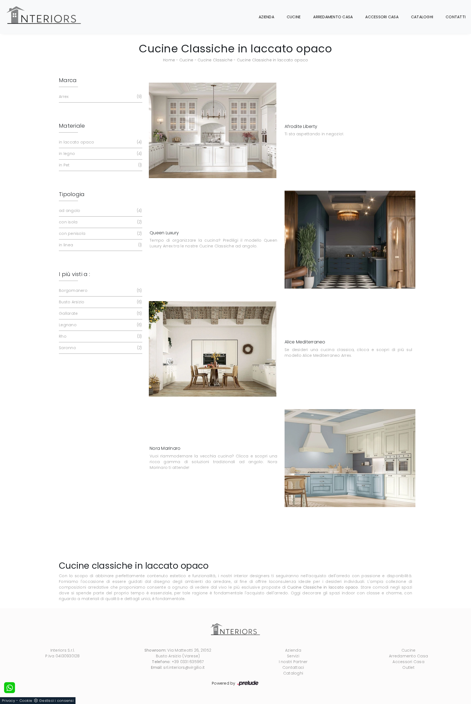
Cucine (294, 17)
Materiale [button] (72, 126)
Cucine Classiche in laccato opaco (272, 60)
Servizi (293, 656)
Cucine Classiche (215, 60)
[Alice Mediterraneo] (212, 349)
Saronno (100, 347)
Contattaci (293, 667)
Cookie (25, 700)
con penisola (100, 233)
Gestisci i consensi (56, 700)
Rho (100, 336)
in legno (100, 153)
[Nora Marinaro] (350, 458)
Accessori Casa (381, 17)
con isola (100, 222)
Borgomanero (100, 290)
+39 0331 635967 (188, 661)
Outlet (408, 667)
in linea (100, 245)
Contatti (456, 17)
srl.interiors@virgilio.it (184, 667)
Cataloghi (422, 17)
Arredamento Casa (333, 17)
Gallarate (100, 313)
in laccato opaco (100, 142)
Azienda (266, 17)
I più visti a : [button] (74, 274)
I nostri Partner (293, 661)
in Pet (100, 165)
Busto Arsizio (100, 302)
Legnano (100, 325)
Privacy (8, 700)
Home (169, 60)
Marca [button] (68, 80)
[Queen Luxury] (350, 240)
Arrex (100, 96)
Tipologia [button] (71, 194)
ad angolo (100, 210)
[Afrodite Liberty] (212, 130)
